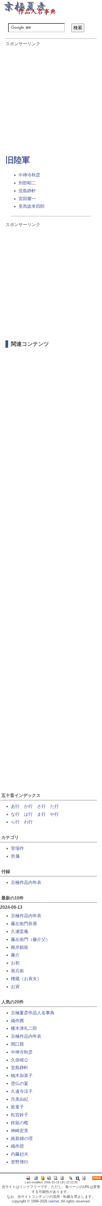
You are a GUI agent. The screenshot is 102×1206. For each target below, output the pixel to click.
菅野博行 (19, 1162)
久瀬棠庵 (19, 931)
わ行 (28, 822)
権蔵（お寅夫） (26, 978)
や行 (54, 814)
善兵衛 (17, 970)
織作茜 (17, 1020)
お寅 (15, 986)
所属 (15, 856)
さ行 (41, 806)
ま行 (41, 814)
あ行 (15, 806)
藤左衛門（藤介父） (30, 939)
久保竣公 (19, 1060)
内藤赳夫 (19, 1154)
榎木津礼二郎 (24, 1028)
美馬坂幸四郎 (31, 206)
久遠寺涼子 (22, 1091)
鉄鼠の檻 (19, 1122)
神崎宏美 (19, 1130)
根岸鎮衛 (19, 947)
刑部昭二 (27, 183)
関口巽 (17, 1044)
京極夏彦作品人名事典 (32, 1012)
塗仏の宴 (19, 1083)
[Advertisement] (51, 98)
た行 (54, 806)
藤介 (15, 955)
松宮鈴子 (19, 1114)
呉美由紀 (19, 1099)
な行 (15, 814)
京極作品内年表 (26, 882)
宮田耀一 (27, 198)
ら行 (15, 822)
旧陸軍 (17, 159)
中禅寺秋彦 (29, 175)
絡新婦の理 (22, 1138)
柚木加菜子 (22, 1075)
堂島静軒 (27, 190)
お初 (15, 963)
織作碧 (17, 1146)
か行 (28, 806)
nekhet (53, 1201)
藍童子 (17, 1107)
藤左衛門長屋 (24, 923)
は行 (28, 814)
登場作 (17, 848)
